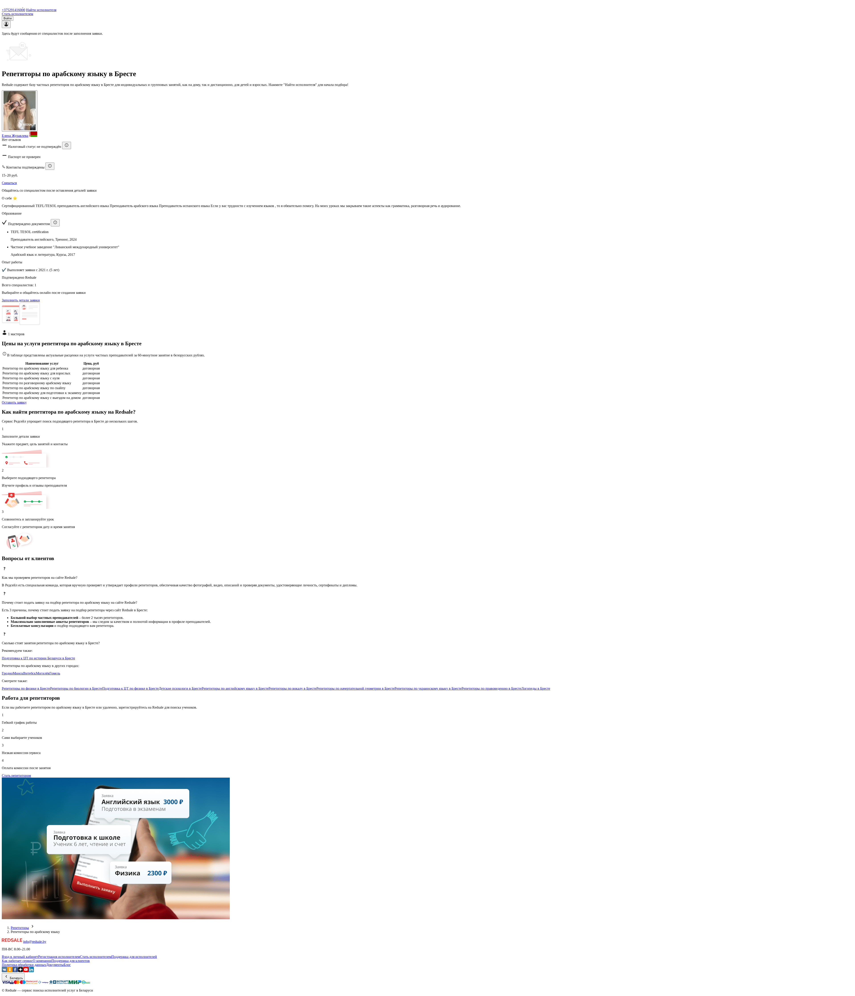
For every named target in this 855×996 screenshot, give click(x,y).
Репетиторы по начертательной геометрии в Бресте (355, 688)
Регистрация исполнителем (59, 957)
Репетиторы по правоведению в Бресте (491, 688)
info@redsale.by (34, 941)
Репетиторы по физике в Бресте (26, 688)
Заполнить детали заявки (21, 300)
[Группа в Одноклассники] (9, 971)
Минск (18, 673)
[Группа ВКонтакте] (4, 971)
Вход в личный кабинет (20, 957)
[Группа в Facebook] (15, 971)
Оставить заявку (14, 402)
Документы (55, 965)
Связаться (9, 183)
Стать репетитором (16, 775)
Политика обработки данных (24, 965)
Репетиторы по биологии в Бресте (76, 688)
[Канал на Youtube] (25, 971)
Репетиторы (20, 928)
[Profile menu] (6, 24)
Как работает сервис (17, 961)
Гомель (54, 673)
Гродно (7, 673)
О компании (42, 961)
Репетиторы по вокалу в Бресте (292, 688)
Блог (67, 965)
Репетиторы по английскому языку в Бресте (235, 688)
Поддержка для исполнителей (134, 957)
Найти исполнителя (41, 10)
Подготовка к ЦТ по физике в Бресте (130, 688)
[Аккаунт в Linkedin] (31, 971)
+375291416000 (13, 10)
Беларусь (16, 978)
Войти (8, 18)
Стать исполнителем (17, 14)
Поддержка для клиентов (70, 961)
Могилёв (42, 673)
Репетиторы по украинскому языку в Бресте (428, 688)
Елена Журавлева (15, 136)
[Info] (66, 145)
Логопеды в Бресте (535, 688)
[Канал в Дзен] (20, 971)
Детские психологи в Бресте (180, 688)
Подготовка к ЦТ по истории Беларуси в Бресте (38, 658)
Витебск (29, 673)
